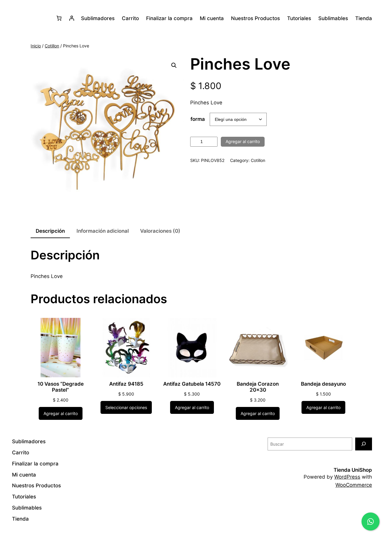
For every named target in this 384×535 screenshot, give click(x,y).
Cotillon (52, 45)
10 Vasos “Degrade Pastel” (61, 387)
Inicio (36, 45)
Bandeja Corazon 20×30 (258, 387)
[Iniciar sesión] (71, 18)
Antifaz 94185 (126, 384)
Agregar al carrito (243, 141)
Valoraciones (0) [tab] (160, 231)
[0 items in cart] (59, 18)
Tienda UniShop (353, 470)
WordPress (347, 477)
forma (197, 119)
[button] (174, 65)
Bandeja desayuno (323, 384)
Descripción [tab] (50, 231)
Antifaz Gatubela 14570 (191, 384)
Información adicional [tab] (102, 231)
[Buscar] (363, 444)
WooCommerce (353, 485)
